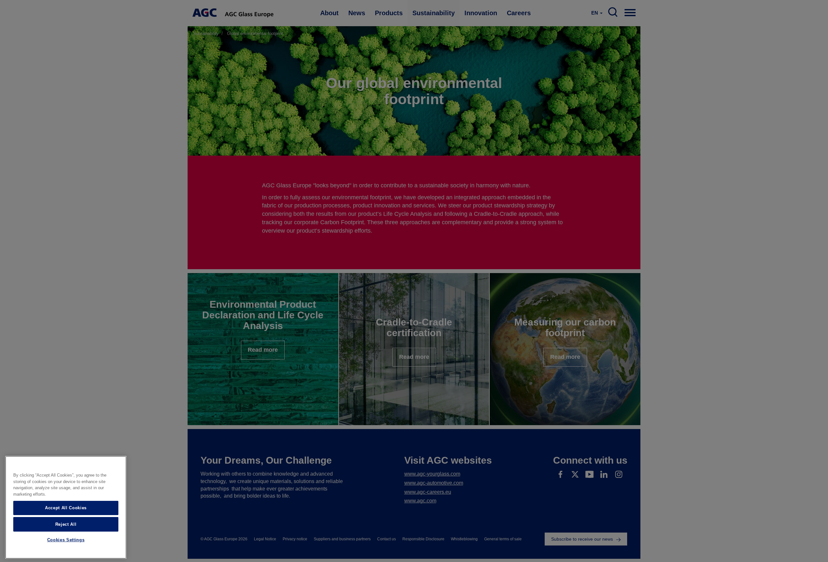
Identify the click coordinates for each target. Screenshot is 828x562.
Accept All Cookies (66, 507)
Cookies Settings (66, 540)
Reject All (66, 524)
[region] (65, 507)
